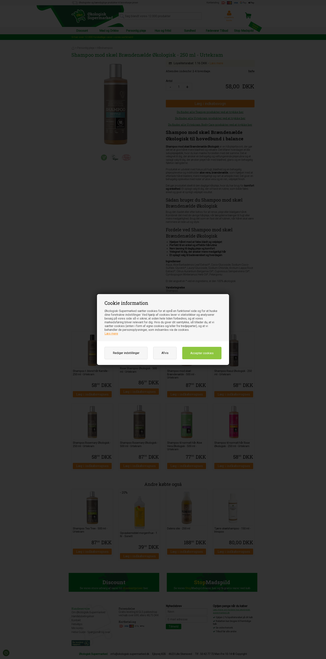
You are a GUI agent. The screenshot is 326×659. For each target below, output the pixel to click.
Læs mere (111, 333)
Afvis (164, 353)
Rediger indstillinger (126, 353)
